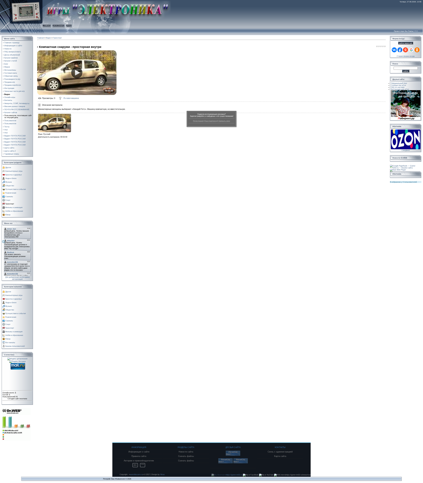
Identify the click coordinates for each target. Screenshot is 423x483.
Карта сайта (280, 456)
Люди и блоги (10, 178)
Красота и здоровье (13, 175)
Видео (48, 38)
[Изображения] (54, 123)
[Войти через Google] (411, 50)
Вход (69, 25)
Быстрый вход (211, 121)
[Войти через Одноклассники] (417, 49)
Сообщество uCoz (398, 85)
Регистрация (198, 121)
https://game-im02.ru (234, 475)
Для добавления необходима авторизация (17, 278)
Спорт (7, 200)
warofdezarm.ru (136, 474)
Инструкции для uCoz (400, 89)
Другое (8, 167)
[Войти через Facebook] (399, 49)
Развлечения (10, 193)
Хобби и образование (14, 211)
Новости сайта (186, 452)
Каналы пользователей (15, 346)
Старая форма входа (406, 56)
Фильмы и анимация (13, 207)
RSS (416, 31)
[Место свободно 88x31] (233, 455)
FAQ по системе (397, 87)
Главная (46, 25)
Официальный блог (399, 83)
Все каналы (10, 342)
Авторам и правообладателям (139, 461)
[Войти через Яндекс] (405, 49)
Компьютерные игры (13, 171)
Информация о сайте (138, 452)
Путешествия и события (15, 189)
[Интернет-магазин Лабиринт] (406, 91)
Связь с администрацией (280, 452)
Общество (9, 186)
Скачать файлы (186, 456)
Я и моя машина (71, 98)
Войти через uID (405, 43)
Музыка (8, 182)
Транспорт (9, 204)
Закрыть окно (224, 121)
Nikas (162, 474)
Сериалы (9, 196)
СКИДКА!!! (406, 150)
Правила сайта (138, 456)
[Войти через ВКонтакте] (394, 49)
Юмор (7, 215)
